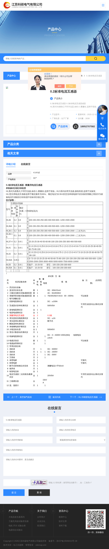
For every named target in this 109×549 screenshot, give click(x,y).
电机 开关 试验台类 (17, 525)
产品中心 (11, 76)
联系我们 (41, 525)
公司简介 (41, 517)
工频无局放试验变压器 (19, 521)
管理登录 (29, 545)
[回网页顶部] (102, 118)
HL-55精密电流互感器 (88, 397)
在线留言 (25, 164)
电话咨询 (102, 128)
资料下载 (63, 525)
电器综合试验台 (16, 530)
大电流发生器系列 (17, 517)
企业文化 (41, 521)
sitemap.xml (40, 545)
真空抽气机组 (26, 397)
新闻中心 (63, 517)
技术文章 (63, 521)
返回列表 (56, 397)
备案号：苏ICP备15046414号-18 (63, 541)
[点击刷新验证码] (39, 482)
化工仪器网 (18, 545)
